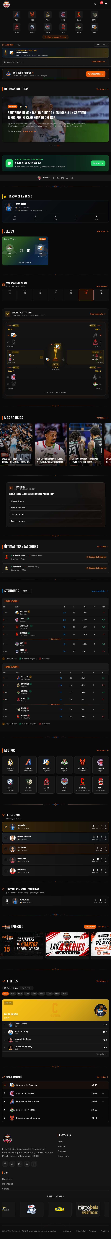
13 (71, 678)
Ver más (101, 231)
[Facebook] (53, 178)
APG (20, 994)
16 (74, 634)
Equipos (62, 1151)
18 (64, 634)
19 (64, 627)
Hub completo (96, 314)
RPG (12, 994)
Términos (93, 1231)
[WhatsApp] (72, 178)
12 (74, 613)
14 (64, 651)
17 (61, 692)
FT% (57, 994)
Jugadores (63, 1156)
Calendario (101, 286)
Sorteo (5, 1188)
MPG (64, 994)
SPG (34, 994)
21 (61, 678)
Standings (7, 1179)
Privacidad (81, 1231)
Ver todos (101, 750)
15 (74, 627)
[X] (58, 178)
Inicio (60, 1141)
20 (74, 651)
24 (71, 717)
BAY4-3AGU (55, 365)
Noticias (62, 1146)
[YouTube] (67, 178)
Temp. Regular (13, 988)
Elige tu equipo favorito (57, 37)
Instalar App (68, 1231)
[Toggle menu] (106, 4)
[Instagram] (63, 178)
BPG (27, 994)
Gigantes (14, 559)
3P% (49, 994)
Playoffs (28, 988)
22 (64, 613)
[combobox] (26, 591)
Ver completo (98, 591)
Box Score (26, 262)
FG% (42, 994)
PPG (5, 994)
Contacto (105, 1231)
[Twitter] (12, 1164)
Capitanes (15, 570)
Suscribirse (90, 927)
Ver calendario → (99, 62)
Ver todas (101, 89)
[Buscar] (95, 4)
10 (61, 717)
